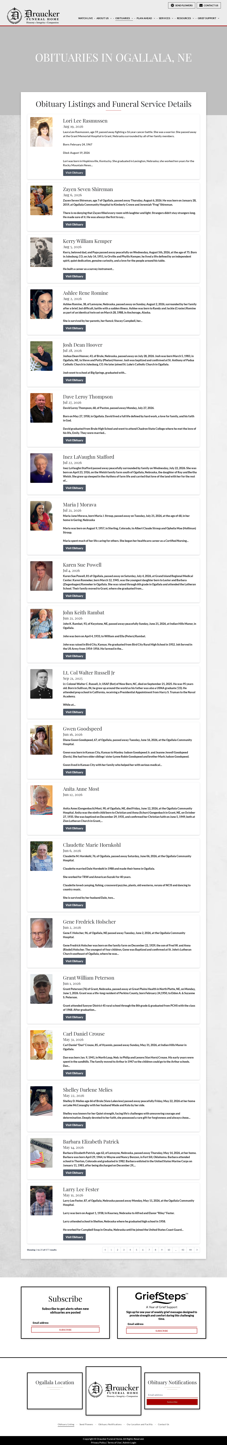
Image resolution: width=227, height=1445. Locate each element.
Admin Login (129, 1442)
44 (190, 1249)
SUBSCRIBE (65, 1329)
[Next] (197, 1250)
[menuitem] (86, 18)
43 (183, 1249)
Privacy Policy (98, 1442)
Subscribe (172, 1402)
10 (169, 1249)
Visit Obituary (74, 172)
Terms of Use (114, 1442)
